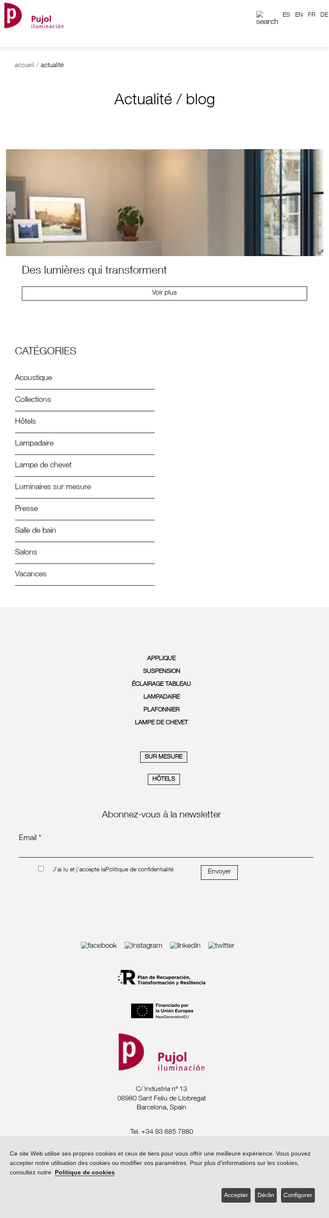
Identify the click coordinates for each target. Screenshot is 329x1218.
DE (324, 15)
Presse (26, 509)
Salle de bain (35, 531)
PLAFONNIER (161, 710)
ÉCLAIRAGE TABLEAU (161, 684)
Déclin (265, 1195)
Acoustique (33, 378)
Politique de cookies (85, 1172)
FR (311, 15)
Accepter (236, 1195)
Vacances (31, 574)
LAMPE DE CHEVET (161, 723)
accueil (24, 65)
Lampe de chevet (43, 465)
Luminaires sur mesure (53, 487)
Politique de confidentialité (139, 870)
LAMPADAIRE (162, 697)
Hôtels (25, 422)
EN (299, 15)
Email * (30, 838)
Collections (33, 400)
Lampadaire (34, 444)
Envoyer (219, 872)
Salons (26, 553)
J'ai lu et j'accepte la (79, 870)
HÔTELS (164, 779)
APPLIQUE (161, 659)
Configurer (298, 1195)
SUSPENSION (161, 672)
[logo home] (33, 15)
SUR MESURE (163, 757)
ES (286, 15)
